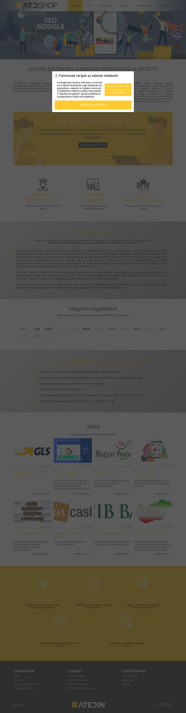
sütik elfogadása (93, 104)
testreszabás (118, 93)
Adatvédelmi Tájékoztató (118, 86)
